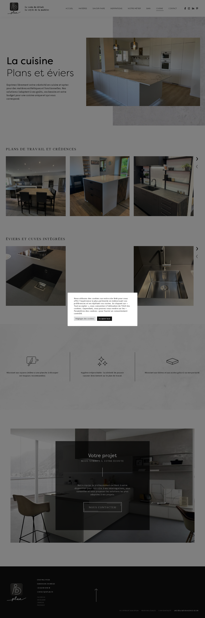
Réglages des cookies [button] (85, 319)
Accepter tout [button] (104, 319)
